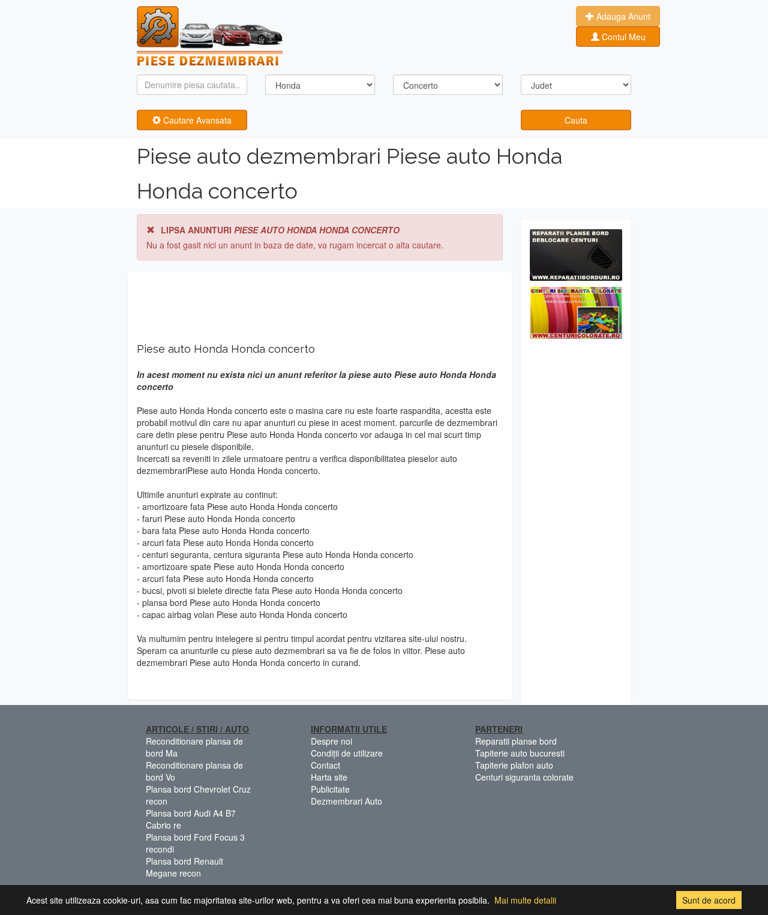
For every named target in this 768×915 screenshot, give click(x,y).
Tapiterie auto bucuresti (520, 753)
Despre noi (331, 741)
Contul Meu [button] (622, 37)
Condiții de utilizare (347, 753)
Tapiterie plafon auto (514, 765)
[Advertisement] (576, 525)
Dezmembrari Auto (346, 801)
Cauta (576, 120)
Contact (325, 765)
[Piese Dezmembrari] (210, 36)
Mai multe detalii (525, 900)
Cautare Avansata (196, 120)
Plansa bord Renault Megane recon (184, 867)
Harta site (329, 777)
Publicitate (330, 789)
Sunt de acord (709, 900)
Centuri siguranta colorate (524, 777)
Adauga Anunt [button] (622, 16)
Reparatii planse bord (516, 741)
